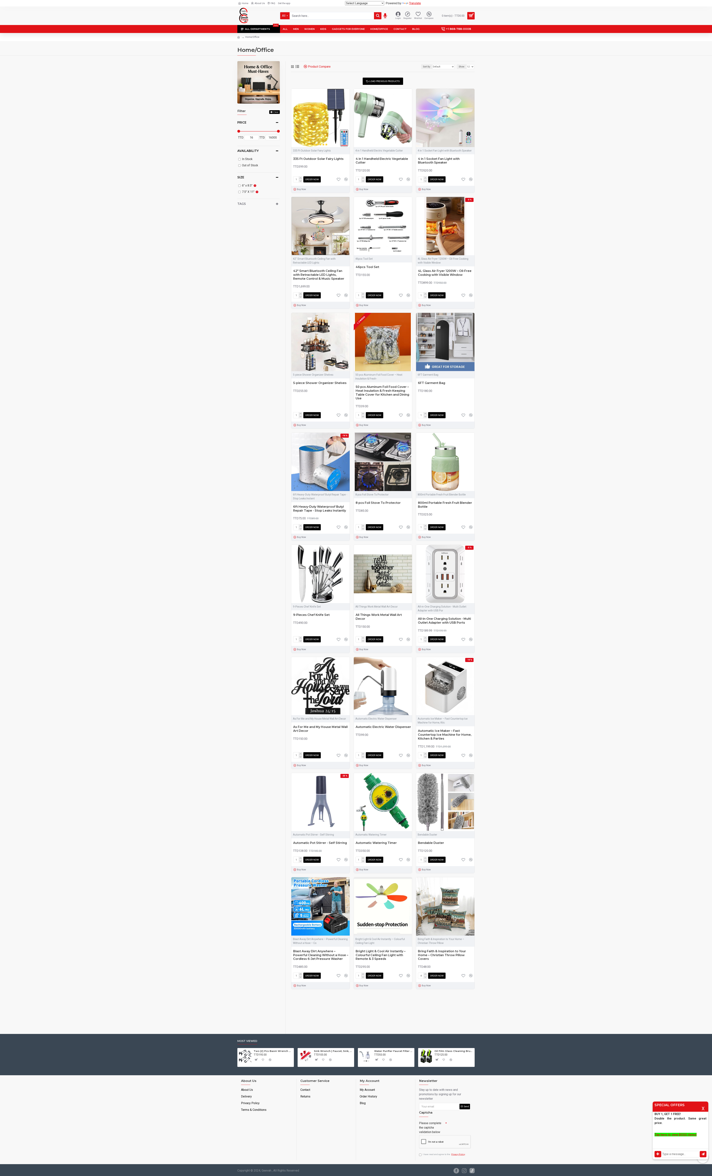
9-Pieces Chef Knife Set (311, 615)
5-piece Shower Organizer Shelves (320, 383)
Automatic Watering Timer (376, 843)
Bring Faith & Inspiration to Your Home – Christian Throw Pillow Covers (442, 955)
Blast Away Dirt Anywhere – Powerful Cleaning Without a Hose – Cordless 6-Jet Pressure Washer (320, 955)
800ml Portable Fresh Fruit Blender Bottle (445, 504)
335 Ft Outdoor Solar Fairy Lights (318, 159)
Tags (241, 204)
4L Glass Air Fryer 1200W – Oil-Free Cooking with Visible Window (445, 273)
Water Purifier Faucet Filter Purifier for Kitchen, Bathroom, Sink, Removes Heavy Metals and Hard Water (393, 1050)
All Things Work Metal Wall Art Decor (379, 617)
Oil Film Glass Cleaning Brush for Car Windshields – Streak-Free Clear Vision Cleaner (453, 1050)
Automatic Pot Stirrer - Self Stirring (320, 843)
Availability (248, 151)
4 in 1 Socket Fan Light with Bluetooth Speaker (439, 160)
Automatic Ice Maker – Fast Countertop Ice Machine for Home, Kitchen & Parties (445, 734)
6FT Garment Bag (431, 383)
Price (241, 122)
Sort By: (427, 66)
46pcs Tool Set (367, 267)
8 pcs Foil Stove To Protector (378, 503)
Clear (276, 112)
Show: (462, 66)
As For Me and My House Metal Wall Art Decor (320, 729)
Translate (415, 3)
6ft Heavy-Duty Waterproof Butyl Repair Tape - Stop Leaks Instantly (319, 508)
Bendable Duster (431, 843)
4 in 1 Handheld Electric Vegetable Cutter (382, 160)
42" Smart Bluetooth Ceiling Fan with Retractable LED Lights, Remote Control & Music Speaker (318, 274)
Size (240, 177)
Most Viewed (247, 1041)
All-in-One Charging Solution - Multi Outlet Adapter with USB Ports (444, 620)
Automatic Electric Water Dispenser (383, 727)
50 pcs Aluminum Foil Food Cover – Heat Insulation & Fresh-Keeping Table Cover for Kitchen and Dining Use (382, 392)
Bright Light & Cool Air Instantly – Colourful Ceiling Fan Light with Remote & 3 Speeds (381, 955)
